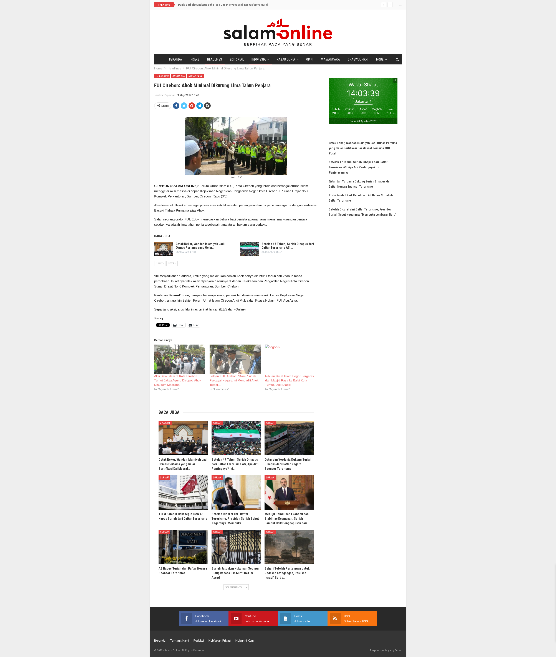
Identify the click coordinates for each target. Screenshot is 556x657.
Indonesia (259, 59)
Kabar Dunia (286, 59)
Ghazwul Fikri (358, 59)
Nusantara (196, 76)
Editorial (237, 59)
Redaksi (198, 640)
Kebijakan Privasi (219, 640)
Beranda (175, 59)
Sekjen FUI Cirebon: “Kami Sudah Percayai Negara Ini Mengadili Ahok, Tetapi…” (234, 380)
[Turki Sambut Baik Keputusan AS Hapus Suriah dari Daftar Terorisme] (183, 492)
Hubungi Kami (244, 640)
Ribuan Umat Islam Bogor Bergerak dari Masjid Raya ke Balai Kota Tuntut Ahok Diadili (289, 380)
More (380, 59)
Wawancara (330, 59)
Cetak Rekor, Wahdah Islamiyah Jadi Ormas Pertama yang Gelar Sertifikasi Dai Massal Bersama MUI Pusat (363, 148)
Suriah (217, 423)
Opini (309, 59)
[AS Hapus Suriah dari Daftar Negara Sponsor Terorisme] (183, 547)
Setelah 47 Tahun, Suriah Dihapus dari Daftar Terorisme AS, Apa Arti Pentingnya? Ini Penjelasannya (358, 167)
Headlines (214, 59)
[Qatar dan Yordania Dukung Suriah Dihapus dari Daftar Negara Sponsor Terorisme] (289, 438)
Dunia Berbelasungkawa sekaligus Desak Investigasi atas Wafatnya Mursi (223, 4)
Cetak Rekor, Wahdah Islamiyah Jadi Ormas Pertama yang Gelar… (200, 246)
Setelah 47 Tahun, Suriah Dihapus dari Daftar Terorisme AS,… (287, 246)
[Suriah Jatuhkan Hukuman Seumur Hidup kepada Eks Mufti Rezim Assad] (236, 547)
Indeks (194, 59)
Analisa (165, 423)
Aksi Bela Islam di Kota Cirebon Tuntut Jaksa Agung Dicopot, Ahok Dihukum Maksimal (177, 380)
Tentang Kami (179, 640)
